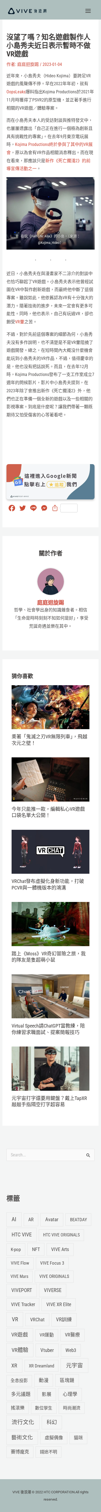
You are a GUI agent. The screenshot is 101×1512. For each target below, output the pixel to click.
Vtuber (47, 1350)
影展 (46, 1394)
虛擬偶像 (54, 1437)
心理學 (70, 1394)
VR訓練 (64, 1320)
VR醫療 (72, 1335)
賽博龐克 (20, 1451)
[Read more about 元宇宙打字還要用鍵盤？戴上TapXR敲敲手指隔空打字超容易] (50, 1068)
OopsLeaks (16, 91)
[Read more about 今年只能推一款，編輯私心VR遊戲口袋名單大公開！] (50, 779)
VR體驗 (20, 1350)
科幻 (52, 1422)
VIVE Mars (19, 1276)
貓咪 (78, 1437)
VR (15, 1319)
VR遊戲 (19, 1335)
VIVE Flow (20, 1263)
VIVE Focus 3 (52, 1263)
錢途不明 (48, 1451)
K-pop (16, 1249)
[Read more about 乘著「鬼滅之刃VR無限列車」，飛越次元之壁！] (50, 706)
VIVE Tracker (23, 1304)
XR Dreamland (41, 1366)
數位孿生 (43, 1408)
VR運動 (47, 1335)
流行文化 (23, 1422)
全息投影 (19, 1380)
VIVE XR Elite (58, 1304)
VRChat (37, 1320)
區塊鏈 (67, 1380)
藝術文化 (22, 1437)
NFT (36, 1249)
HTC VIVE (22, 1235)
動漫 (43, 1380)
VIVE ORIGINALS (54, 1276)
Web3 (70, 1350)
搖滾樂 (18, 1408)
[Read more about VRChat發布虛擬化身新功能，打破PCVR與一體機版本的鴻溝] (50, 851)
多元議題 (20, 1394)
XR (14, 1366)
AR (31, 1219)
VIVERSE (52, 1290)
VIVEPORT (21, 1290)
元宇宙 (74, 1365)
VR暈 (19, 321)
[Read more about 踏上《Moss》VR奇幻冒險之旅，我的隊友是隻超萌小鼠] (50, 923)
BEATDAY (78, 1219)
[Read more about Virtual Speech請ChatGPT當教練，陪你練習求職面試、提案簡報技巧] (50, 996)
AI (14, 1219)
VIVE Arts (60, 1249)
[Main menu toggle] (88, 10)
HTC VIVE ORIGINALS (61, 1234)
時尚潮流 (71, 1408)
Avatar (51, 1219)
